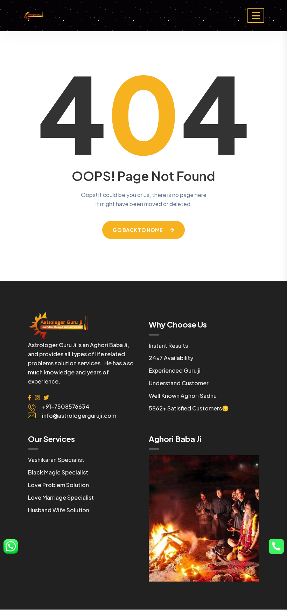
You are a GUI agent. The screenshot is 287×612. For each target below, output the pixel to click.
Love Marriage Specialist (61, 497)
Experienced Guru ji (175, 370)
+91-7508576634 (65, 406)
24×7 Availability (171, 357)
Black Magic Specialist (58, 472)
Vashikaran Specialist (56, 459)
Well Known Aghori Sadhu (183, 395)
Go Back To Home (138, 230)
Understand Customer (179, 383)
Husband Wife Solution (58, 510)
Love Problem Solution (58, 484)
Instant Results (168, 345)
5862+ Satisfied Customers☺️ (189, 408)
